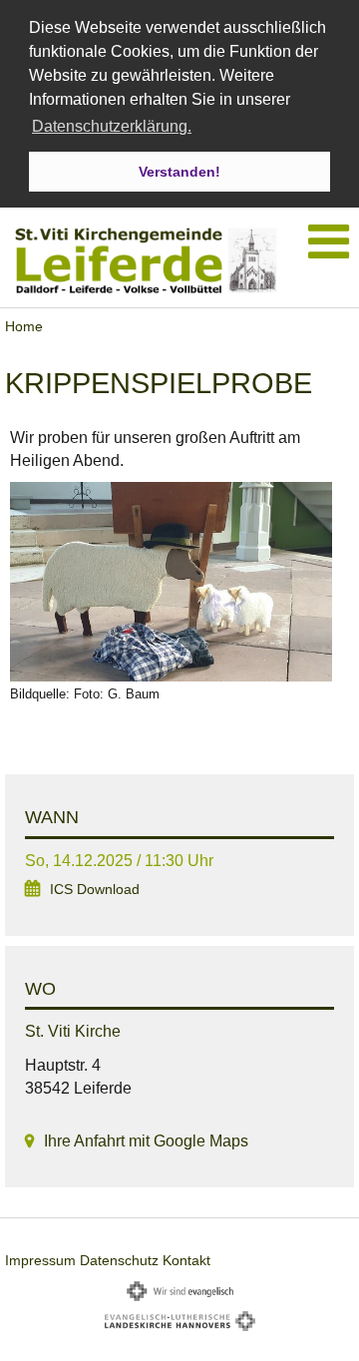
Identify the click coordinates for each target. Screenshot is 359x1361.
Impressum (40, 1260)
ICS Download (95, 889)
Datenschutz (119, 1260)
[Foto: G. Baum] (179, 581)
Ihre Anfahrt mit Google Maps (146, 1141)
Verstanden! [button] (179, 172)
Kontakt (186, 1260)
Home (24, 326)
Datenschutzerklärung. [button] (111, 126)
